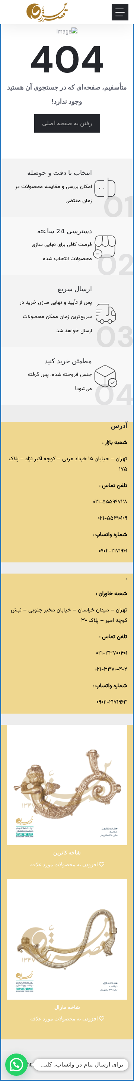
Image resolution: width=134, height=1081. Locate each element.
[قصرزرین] (47, 12)
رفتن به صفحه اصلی (67, 123)
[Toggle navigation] (120, 12)
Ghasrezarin (67, 1065)
